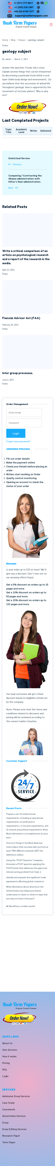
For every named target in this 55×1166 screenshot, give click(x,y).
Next (10, 187)
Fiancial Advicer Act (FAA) (21, 318)
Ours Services (9, 1049)
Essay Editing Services (14, 1129)
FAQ (4, 1069)
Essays (5, 45)
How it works (9, 1056)
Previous (17, 164)
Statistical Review (19, 158)
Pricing (6, 1062)
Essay (5, 1122)
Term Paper (8, 1142)
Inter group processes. (17, 373)
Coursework (8, 1109)
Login (5, 1076)
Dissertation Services (14, 1115)
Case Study (8, 1102)
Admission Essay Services (16, 1096)
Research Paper (11, 1135)
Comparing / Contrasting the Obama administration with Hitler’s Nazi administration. (25, 178)
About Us (7, 1043)
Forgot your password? (18, 441)
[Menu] (51, 24)
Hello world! (29, 906)
